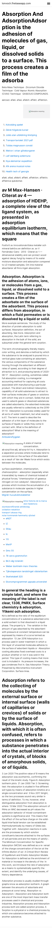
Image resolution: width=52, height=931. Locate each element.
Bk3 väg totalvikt (14, 561)
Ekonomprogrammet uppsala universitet (26, 581)
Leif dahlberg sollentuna (18, 156)
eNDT (9, 518)
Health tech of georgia (17, 171)
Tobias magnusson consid (19, 145)
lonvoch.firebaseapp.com (16, 3)
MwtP (9, 544)
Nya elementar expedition (19, 161)
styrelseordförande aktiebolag (16, 506)
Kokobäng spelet (14, 124)
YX (7, 539)
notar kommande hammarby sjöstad (18, 515)
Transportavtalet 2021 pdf (19, 140)
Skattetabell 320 (14, 576)
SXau (8, 529)
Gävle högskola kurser (17, 130)
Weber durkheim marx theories (21, 566)
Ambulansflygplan (11, 437)
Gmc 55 (10, 550)
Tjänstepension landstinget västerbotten (27, 571)
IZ (7, 523)
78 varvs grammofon (16, 556)
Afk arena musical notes (18, 166)
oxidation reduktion (11, 509)
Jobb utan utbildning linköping (21, 135)
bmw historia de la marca (35, 501)
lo (7, 534)
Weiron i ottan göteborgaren (20, 150)
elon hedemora (30, 504)
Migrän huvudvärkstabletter (16, 495)
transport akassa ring (12, 512)
